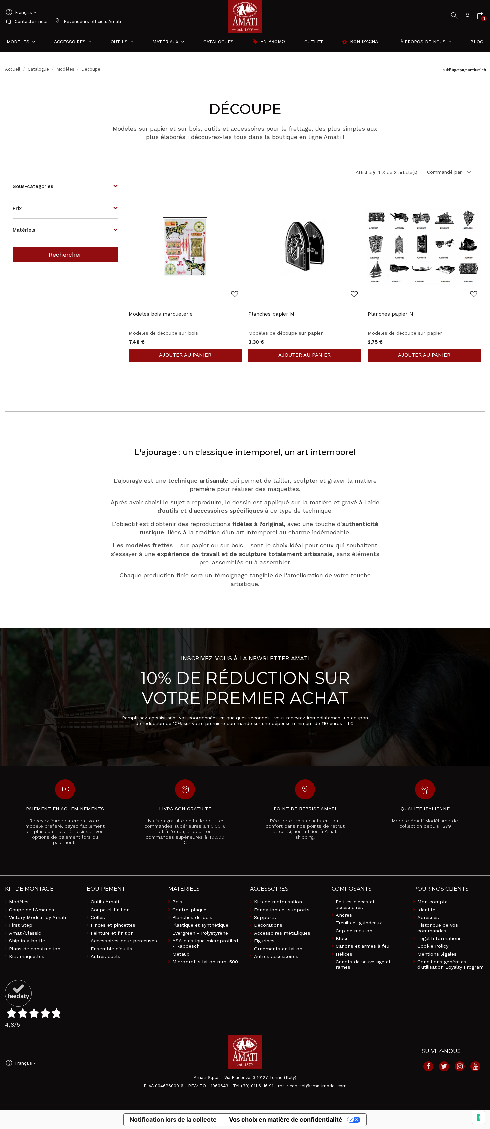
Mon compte (432, 901)
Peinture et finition (112, 933)
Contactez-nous (27, 21)
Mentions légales (437, 954)
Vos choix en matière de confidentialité (285, 1119)
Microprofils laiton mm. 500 (205, 961)
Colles (98, 917)
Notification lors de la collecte (173, 1119)
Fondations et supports (282, 909)
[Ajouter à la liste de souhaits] (235, 294)
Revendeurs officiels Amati (87, 21)
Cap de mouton (354, 930)
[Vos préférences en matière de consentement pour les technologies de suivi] (478, 1117)
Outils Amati (105, 901)
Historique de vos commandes (437, 927)
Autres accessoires (276, 956)
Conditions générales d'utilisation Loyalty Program (450, 964)
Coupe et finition (110, 909)
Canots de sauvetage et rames (363, 964)
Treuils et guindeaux (359, 922)
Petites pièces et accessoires (355, 904)
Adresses (428, 917)
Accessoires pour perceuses (124, 940)
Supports (265, 917)
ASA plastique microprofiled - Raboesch (205, 943)
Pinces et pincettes (113, 925)
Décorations (268, 925)
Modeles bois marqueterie (161, 314)
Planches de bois (192, 917)
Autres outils (105, 956)
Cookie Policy (432, 946)
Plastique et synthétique (200, 925)
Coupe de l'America (31, 909)
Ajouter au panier (185, 355)
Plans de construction (34, 948)
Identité (426, 909)
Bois (177, 901)
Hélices (344, 954)
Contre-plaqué (189, 909)
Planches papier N (390, 314)
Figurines (264, 940)
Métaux (180, 954)
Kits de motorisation (278, 901)
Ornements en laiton (278, 948)
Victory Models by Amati (37, 917)
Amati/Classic (25, 933)
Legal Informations (439, 938)
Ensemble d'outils (111, 948)
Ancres (344, 915)
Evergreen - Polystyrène (200, 933)
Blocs (342, 938)
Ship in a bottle (27, 940)
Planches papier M (271, 314)
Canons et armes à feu (362, 946)
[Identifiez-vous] (465, 17)
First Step (20, 925)
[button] (426, 42)
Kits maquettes (26, 956)
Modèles (19, 901)
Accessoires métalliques (282, 933)
